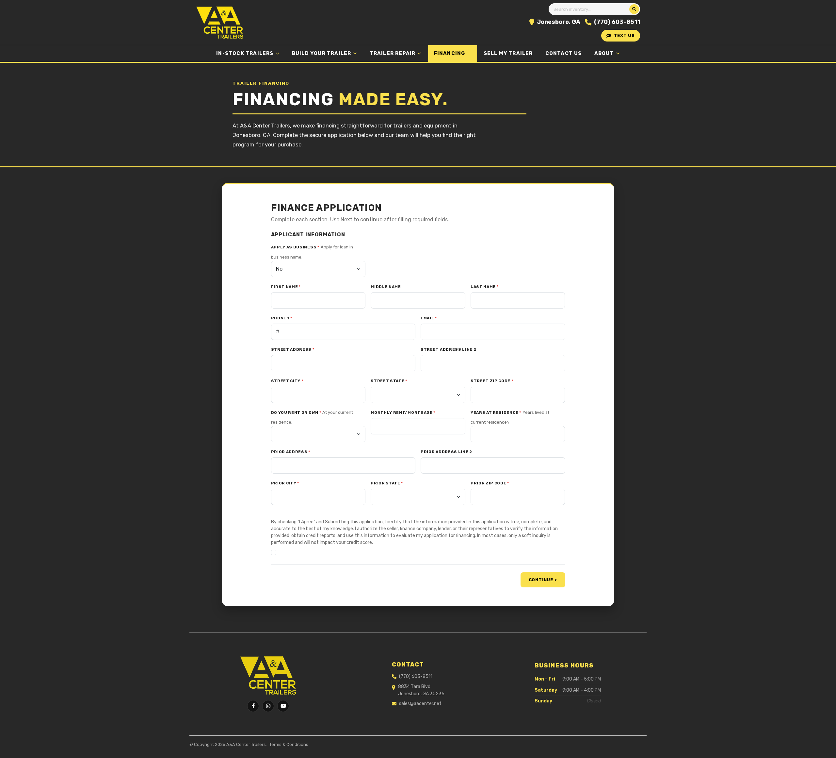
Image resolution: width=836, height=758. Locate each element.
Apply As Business (295, 247)
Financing (449, 53)
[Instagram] (268, 706)
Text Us (624, 35)
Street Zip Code (492, 381)
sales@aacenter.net (420, 703)
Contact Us (563, 53)
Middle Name (386, 286)
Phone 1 (281, 318)
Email (429, 318)
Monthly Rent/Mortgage (403, 412)
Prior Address (290, 451)
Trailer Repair (393, 53)
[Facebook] (253, 706)
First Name (286, 286)
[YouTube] (283, 706)
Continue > (543, 579)
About (604, 53)
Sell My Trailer (508, 53)
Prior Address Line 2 (446, 451)
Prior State (387, 483)
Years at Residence (496, 412)
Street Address (292, 349)
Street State (389, 381)
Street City (287, 381)
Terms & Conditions (288, 744)
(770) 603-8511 (617, 21)
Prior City (285, 483)
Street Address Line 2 (448, 349)
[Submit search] (634, 9)
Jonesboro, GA (558, 21)
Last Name (485, 286)
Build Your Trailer (321, 53)
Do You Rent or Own (296, 412)
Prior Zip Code (490, 483)
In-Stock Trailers (244, 53)
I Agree (287, 552)
